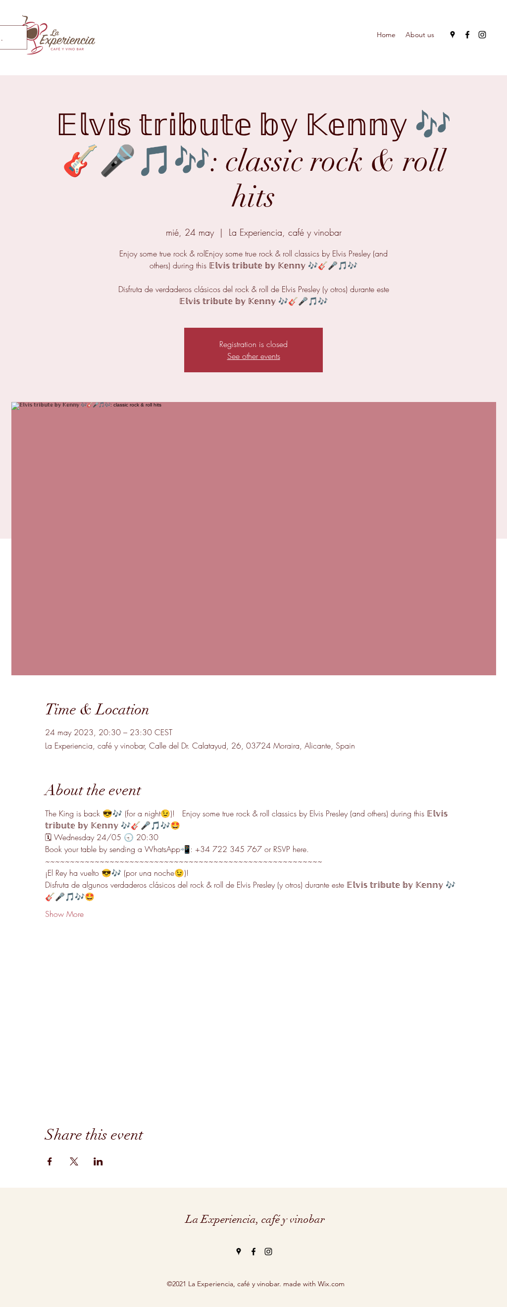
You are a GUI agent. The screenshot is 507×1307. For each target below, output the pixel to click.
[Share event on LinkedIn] (98, 1161)
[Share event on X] (74, 1161)
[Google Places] (452, 35)
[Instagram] (482, 35)
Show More (64, 913)
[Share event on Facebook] (49, 1161)
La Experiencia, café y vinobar (255, 1219)
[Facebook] (467, 35)
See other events (253, 356)
